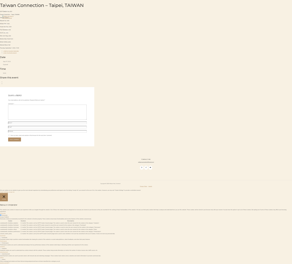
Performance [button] (3, 241)
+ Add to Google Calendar (11, 51)
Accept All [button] (11, 192)
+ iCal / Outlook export (10, 53)
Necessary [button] (3, 213)
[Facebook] (146, 168)
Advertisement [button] (4, 252)
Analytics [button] (2, 247)
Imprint (150, 186)
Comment (11, 104)
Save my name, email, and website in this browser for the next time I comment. (31, 135)
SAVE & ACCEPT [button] (4, 263)
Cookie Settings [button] (4, 192)
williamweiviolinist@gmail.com (146, 162)
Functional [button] (2, 236)
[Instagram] (141, 168)
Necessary (4, 215)
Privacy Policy (143, 186)
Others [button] (2, 257)
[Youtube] (150, 168)
